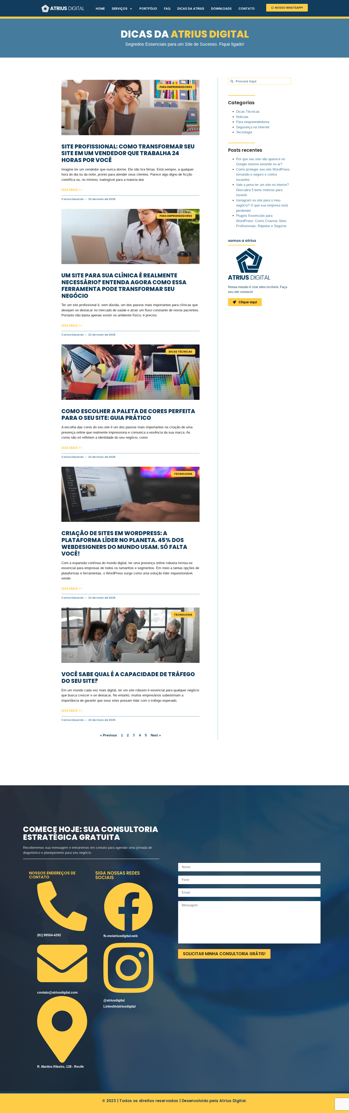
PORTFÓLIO (148, 8)
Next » (156, 735)
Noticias (242, 117)
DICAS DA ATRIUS (190, 8)
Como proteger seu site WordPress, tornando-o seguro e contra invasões (263, 174)
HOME (100, 8)
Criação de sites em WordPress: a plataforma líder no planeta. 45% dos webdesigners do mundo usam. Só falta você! (124, 543)
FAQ (167, 8)
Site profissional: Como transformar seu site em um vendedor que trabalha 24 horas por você (127, 153)
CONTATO (247, 8)
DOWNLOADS (221, 8)
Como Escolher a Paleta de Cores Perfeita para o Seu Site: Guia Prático (128, 414)
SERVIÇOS (119, 8)
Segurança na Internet (252, 127)
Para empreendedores (252, 122)
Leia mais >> (71, 189)
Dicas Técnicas (248, 112)
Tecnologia (244, 132)
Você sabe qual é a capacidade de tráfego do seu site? (128, 677)
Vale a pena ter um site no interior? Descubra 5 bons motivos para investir (262, 190)
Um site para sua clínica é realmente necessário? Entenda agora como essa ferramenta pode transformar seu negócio (123, 286)
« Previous (108, 735)
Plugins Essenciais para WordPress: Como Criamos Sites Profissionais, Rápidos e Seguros (261, 221)
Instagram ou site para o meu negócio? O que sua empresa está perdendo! (262, 205)
